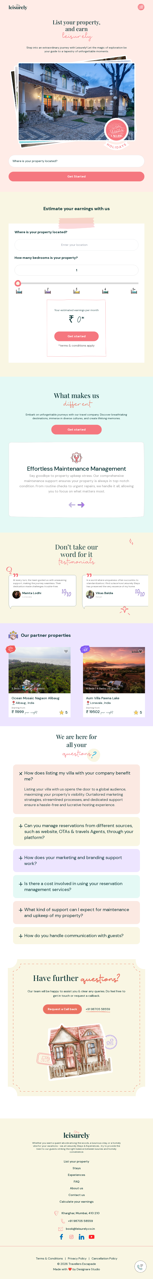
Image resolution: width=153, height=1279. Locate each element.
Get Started (76, 176)
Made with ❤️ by (76, 1269)
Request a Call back (62, 1009)
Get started (77, 336)
